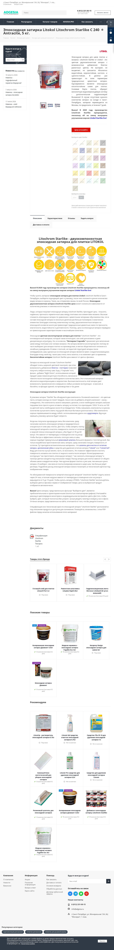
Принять (102, 941)
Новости (6, 882)
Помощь (50, 875)
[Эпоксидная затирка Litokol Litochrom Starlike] (50, 76)
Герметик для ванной (33, 932)
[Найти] (63, 12)
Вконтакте (70, 893)
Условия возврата (53, 886)
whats (81, 893)
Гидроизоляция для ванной (13, 932)
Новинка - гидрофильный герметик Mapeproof (13, 80)
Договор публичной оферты (54, 893)
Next (109, 559)
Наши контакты (75, 900)
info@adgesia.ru (77, 909)
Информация (31, 875)
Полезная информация (30, 883)
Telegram (75, 893)
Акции (27, 879)
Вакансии (7, 886)
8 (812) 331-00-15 (84, 11)
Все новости (19, 71)
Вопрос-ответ (30, 888)
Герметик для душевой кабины (55, 932)
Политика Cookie (28, 943)
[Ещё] (101, 21)
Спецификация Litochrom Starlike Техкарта (41, 539)
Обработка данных (54, 889)
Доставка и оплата (53, 882)
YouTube (86, 893)
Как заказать (51, 879)
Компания (8, 875)
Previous (105, 559)
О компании (8, 879)
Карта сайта (29, 891)
